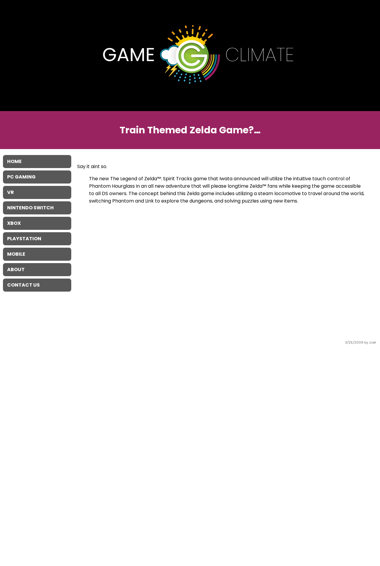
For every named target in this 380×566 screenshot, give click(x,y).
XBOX (14, 223)
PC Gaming (21, 176)
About (16, 269)
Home (14, 161)
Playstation (24, 238)
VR (10, 192)
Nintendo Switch (30, 207)
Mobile (16, 254)
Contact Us (23, 285)
